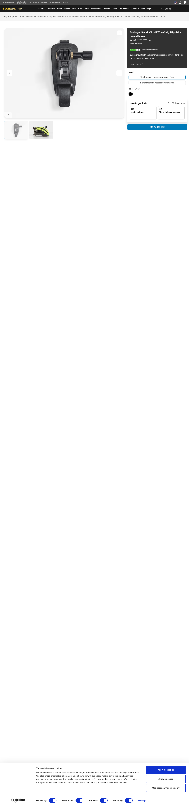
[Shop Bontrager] (38, 2)
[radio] (16, 130)
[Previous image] (9, 73)
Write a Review (153, 49)
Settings (142, 800)
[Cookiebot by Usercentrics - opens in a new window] (18, 801)
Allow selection (166, 779)
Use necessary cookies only (166, 788)
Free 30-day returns (176, 103)
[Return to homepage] (4, 16)
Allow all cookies (166, 770)
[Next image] (119, 73)
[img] (135, 49)
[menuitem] (41, 8)
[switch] (79, 800)
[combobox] (173, 8)
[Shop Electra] (22, 2)
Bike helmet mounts (95, 16)
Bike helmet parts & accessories (68, 16)
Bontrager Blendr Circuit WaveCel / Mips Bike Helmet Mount (136, 16)
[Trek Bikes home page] (8, 2)
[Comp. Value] (150, 40)
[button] (64, 73)
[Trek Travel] (59, 2)
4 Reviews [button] (145, 49)
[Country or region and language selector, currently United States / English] (175, 2)
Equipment (13, 16)
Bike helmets (44, 16)
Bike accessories (28, 16)
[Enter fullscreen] (119, 32)
